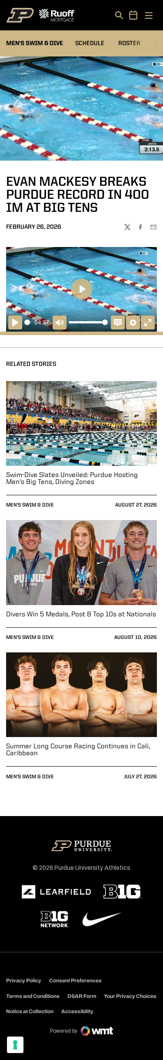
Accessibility (77, 1011)
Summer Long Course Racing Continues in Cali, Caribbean (78, 750)
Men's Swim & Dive (30, 505)
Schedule (89, 43)
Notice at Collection (29, 1011)
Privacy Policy (23, 981)
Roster (129, 43)
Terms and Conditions (33, 996)
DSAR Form (81, 996)
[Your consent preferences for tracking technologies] (15, 1045)
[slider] (27, 322)
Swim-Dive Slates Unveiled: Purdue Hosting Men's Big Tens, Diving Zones (72, 479)
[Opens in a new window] (56, 892)
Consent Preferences (75, 981)
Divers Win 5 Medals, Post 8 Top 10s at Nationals (81, 614)
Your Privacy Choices (130, 996)
